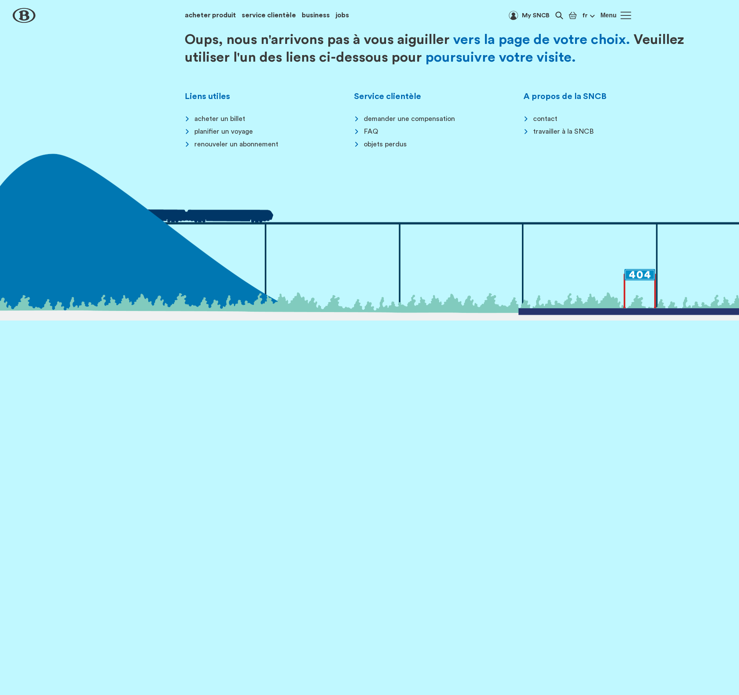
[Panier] (573, 15)
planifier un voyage (223, 131)
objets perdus (385, 144)
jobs (342, 15)
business (316, 15)
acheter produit (210, 15)
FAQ (371, 131)
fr (585, 15)
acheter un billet (219, 118)
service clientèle (269, 15)
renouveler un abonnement (236, 144)
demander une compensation (409, 118)
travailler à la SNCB (563, 131)
